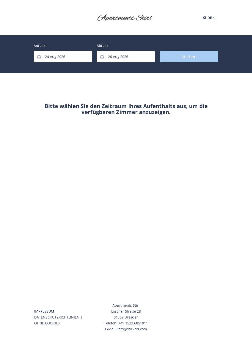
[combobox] (63, 56)
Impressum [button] (44, 311)
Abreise (103, 45)
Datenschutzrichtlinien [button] (56, 317)
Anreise (40, 45)
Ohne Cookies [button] (47, 323)
